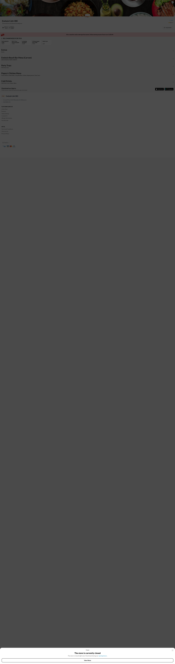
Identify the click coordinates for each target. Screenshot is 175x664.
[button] (172, 650)
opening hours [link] (103, 656)
